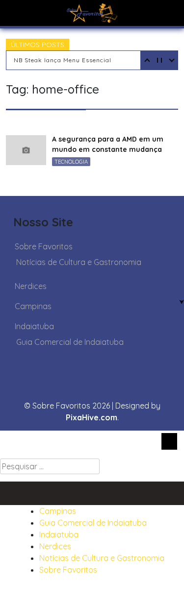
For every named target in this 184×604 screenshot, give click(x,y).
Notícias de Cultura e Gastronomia (78, 262)
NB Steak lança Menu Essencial (62, 60)
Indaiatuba (34, 326)
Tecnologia (71, 161)
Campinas (33, 306)
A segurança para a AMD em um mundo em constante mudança (107, 144)
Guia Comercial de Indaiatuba (70, 342)
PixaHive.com (91, 417)
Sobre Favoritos (44, 246)
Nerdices (31, 286)
